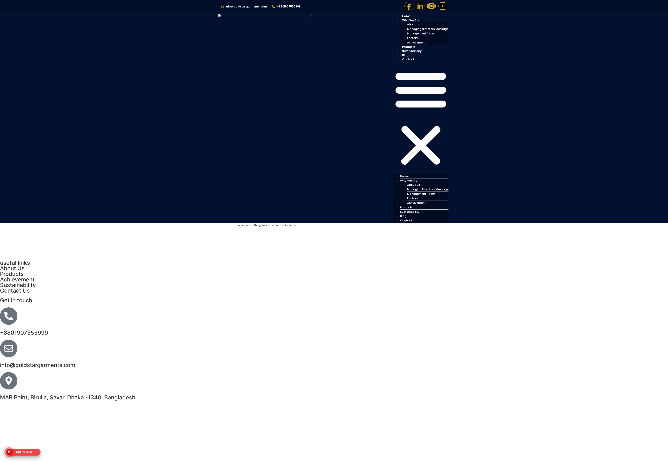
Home (404, 176)
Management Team (421, 33)
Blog (403, 216)
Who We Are (410, 20)
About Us (413, 24)
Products (406, 207)
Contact (408, 59)
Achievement (416, 203)
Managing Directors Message (427, 29)
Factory (412, 38)
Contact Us (15, 290)
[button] (420, 117)
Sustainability (412, 51)
